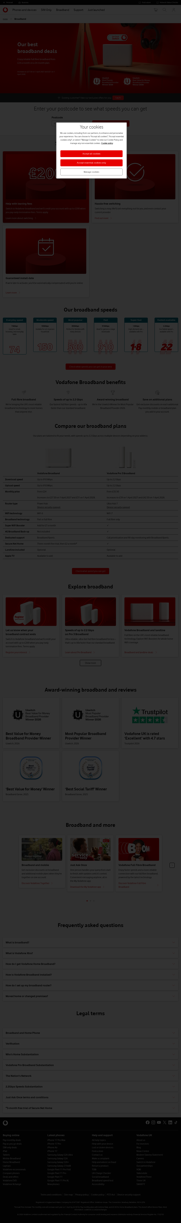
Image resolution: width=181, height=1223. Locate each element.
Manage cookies (91, 172)
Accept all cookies (91, 153)
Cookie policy (107, 143)
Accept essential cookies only (91, 162)
